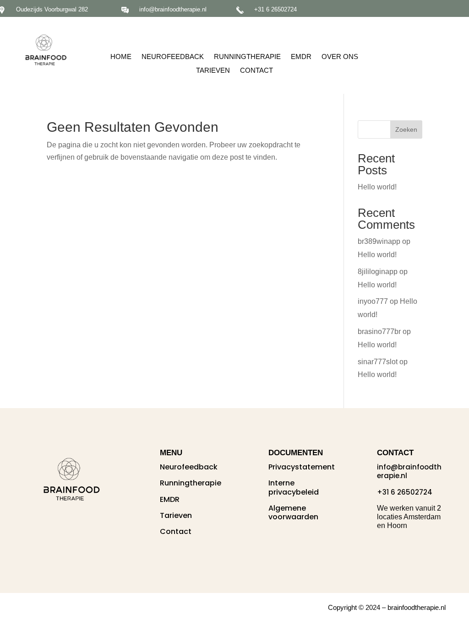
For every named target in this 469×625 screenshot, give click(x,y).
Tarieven (213, 70)
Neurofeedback (173, 57)
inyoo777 (373, 301)
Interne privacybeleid (293, 487)
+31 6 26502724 (275, 9)
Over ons (340, 57)
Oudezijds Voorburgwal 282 (52, 9)
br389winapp (379, 241)
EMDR (301, 57)
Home (120, 57)
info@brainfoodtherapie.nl (173, 9)
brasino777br (379, 331)
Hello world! (377, 187)
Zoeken (406, 129)
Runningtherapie (247, 57)
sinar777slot (378, 362)
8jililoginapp (378, 271)
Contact (256, 70)
